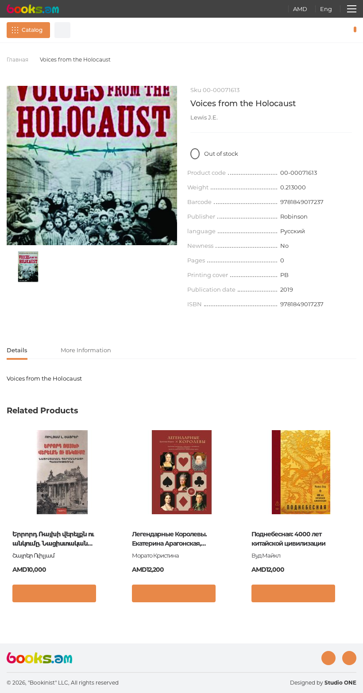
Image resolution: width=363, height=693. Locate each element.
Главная (17, 59)
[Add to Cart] (54, 593)
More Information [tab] (86, 350)
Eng (326, 8)
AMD (300, 8)
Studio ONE (340, 682)
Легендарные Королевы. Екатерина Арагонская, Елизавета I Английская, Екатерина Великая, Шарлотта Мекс (176, 539)
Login (317, 30)
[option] (28, 267)
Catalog (32, 30)
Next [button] (352, 495)
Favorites (332, 30)
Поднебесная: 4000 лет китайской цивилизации (288, 538)
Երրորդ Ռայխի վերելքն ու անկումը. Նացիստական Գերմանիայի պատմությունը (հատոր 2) (57, 539)
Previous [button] (11, 495)
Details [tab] (17, 350)
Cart (353, 30)
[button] (108, 595)
